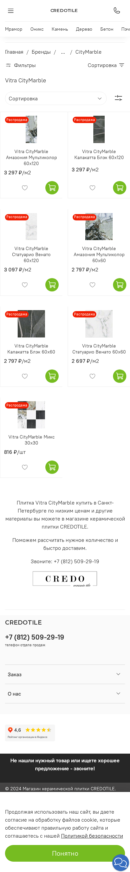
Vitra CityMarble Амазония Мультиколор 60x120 (31, 157)
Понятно (65, 853)
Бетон (106, 29)
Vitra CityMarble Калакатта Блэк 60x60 (31, 349)
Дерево (84, 29)
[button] (120, 862)
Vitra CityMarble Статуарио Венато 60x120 (31, 254)
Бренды (41, 51)
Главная (14, 51)
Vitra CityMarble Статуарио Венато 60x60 (99, 349)
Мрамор (13, 29)
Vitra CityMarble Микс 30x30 (31, 440)
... (63, 52)
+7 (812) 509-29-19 (34, 637)
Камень (60, 29)
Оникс (37, 29)
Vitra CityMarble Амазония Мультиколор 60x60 (99, 254)
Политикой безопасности (92, 835)
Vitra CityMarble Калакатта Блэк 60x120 (99, 154)
